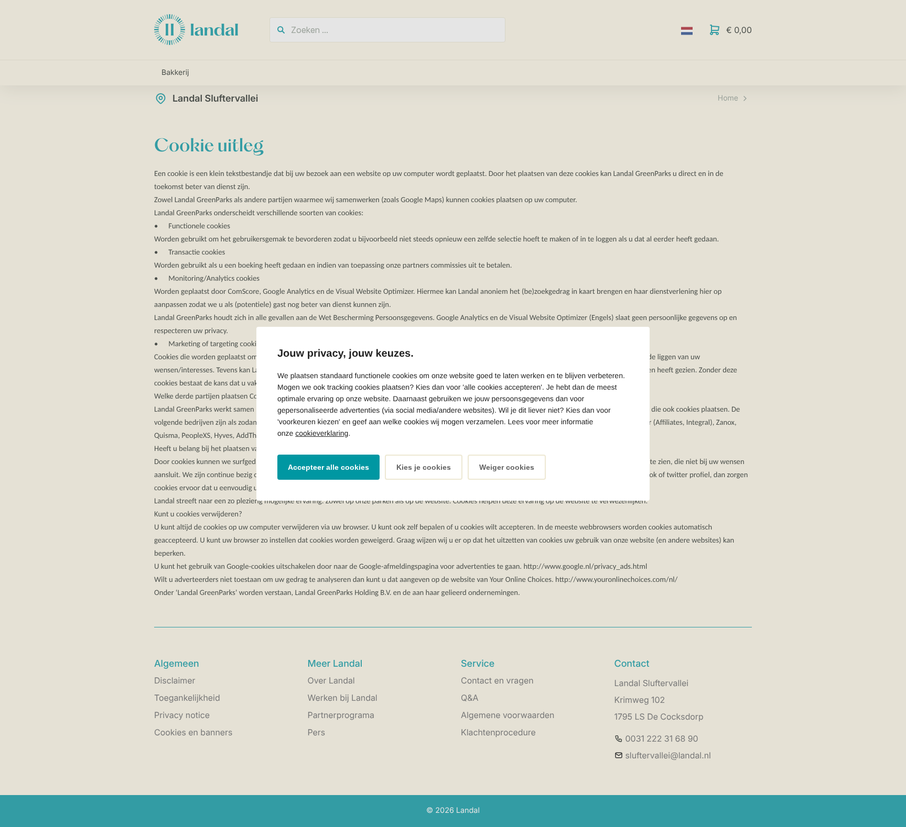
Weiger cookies (506, 467)
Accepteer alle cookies (328, 467)
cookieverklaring (321, 433)
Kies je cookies (423, 467)
